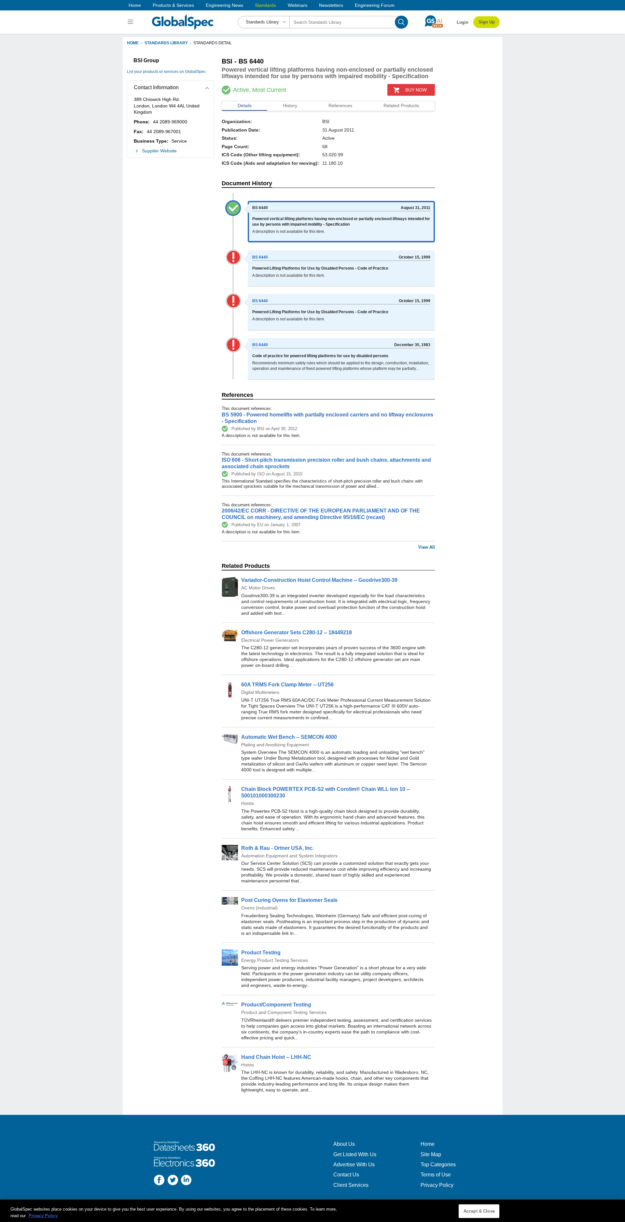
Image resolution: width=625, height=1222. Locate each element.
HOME (133, 43)
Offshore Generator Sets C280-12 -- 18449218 (296, 632)
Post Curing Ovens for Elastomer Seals (289, 900)
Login (462, 22)
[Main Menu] (131, 22)
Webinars (297, 5)
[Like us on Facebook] (159, 1181)
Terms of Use (436, 1174)
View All (426, 547)
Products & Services (173, 5)
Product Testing (261, 952)
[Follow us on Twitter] (173, 1181)
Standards (265, 5)
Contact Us (346, 1174)
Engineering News (224, 5)
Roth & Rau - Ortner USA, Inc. (277, 848)
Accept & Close (479, 1211)
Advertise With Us (354, 1164)
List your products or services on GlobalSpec (166, 71)
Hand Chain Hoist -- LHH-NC (276, 1057)
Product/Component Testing (276, 1004)
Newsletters (331, 5)
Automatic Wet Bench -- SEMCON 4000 (289, 737)
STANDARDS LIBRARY (166, 43)
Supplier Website (159, 150)
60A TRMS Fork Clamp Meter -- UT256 (287, 684)
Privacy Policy (437, 1185)
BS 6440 (260, 257)
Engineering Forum (375, 5)
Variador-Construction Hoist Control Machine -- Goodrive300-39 (319, 580)
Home (135, 5)
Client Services (350, 1185)
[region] (312, 1211)
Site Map (431, 1154)
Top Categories (438, 1164)
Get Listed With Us (354, 1154)
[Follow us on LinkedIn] (186, 1181)
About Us (344, 1144)
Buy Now (416, 89)
